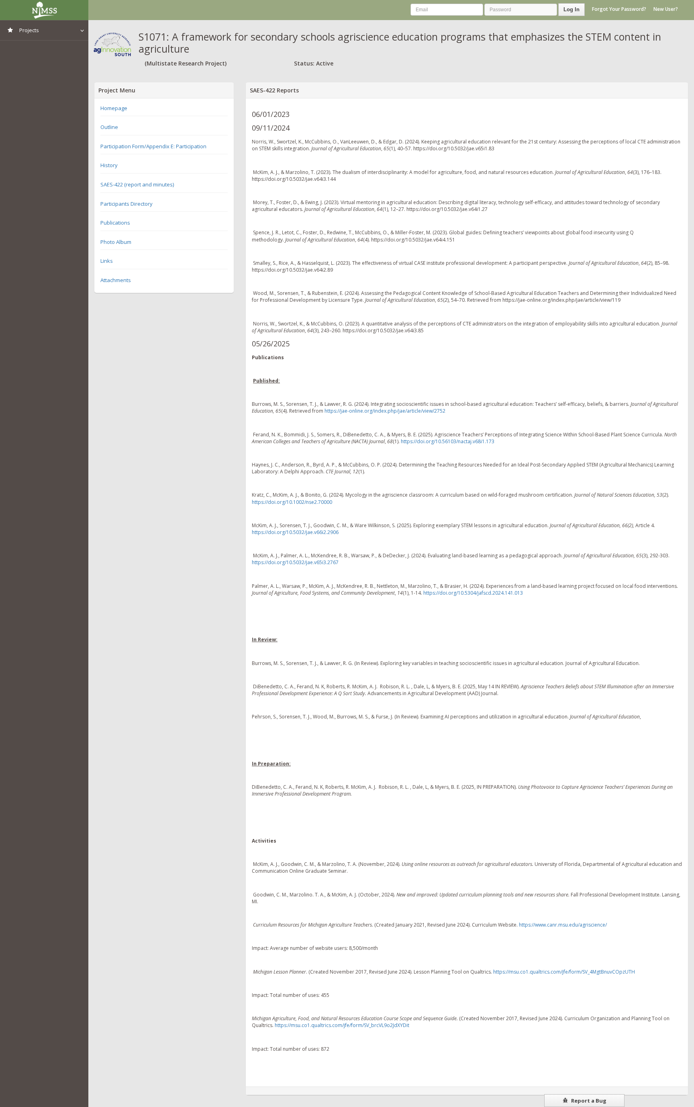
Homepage (113, 108)
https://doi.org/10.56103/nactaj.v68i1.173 (447, 441)
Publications (115, 222)
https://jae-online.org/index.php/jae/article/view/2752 (385, 410)
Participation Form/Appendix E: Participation (153, 146)
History (109, 165)
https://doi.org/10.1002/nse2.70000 (292, 502)
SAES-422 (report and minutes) (137, 184)
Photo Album (115, 242)
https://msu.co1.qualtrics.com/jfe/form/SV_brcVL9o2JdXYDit (342, 1025)
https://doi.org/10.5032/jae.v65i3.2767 (295, 562)
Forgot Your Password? (619, 9)
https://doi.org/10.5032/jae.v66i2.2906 (295, 532)
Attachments (115, 280)
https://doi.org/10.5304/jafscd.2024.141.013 (473, 592)
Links (106, 260)
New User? (665, 9)
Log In (571, 9)
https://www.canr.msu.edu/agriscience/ (563, 924)
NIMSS (44, 10)
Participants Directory (126, 203)
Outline (109, 127)
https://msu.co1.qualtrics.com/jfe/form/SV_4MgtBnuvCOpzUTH (564, 971)
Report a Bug (588, 1100)
